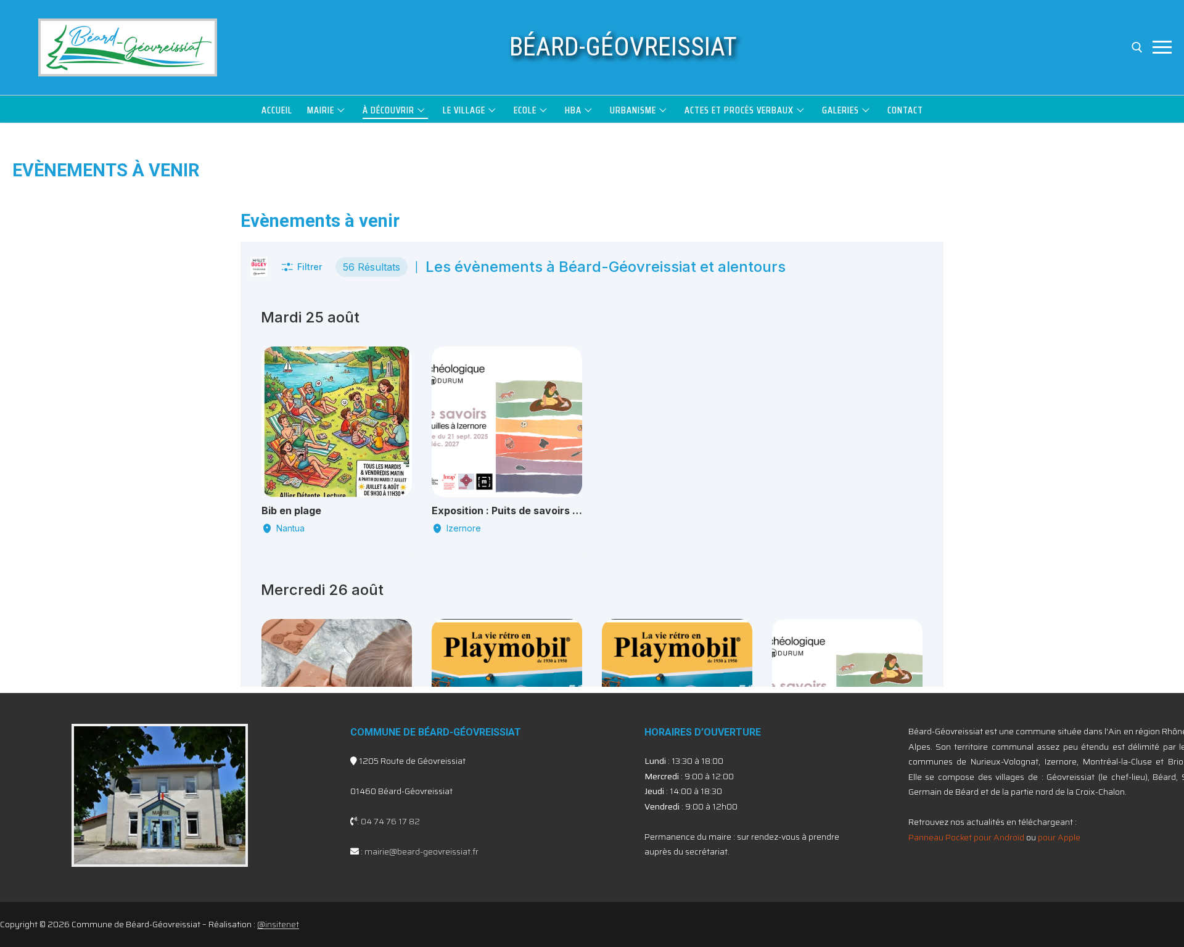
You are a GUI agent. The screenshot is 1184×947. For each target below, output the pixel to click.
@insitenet (278, 924)
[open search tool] (1137, 47)
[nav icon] (1162, 47)
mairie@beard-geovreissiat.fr (421, 851)
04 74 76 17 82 (390, 821)
